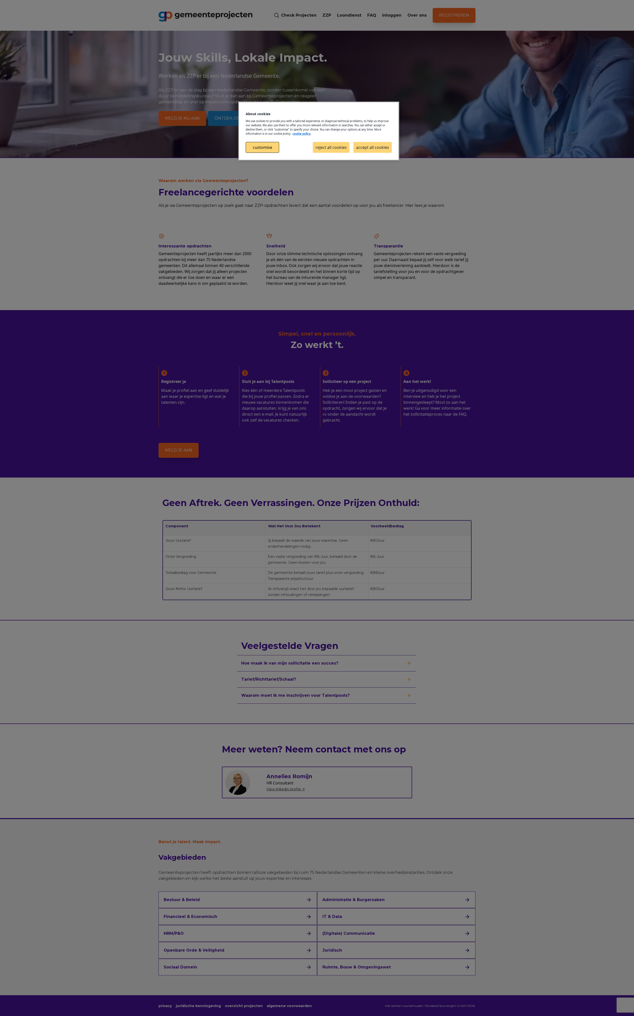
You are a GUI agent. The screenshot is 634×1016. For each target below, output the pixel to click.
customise (262, 147)
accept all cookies (372, 147)
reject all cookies (331, 147)
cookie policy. (301, 133)
